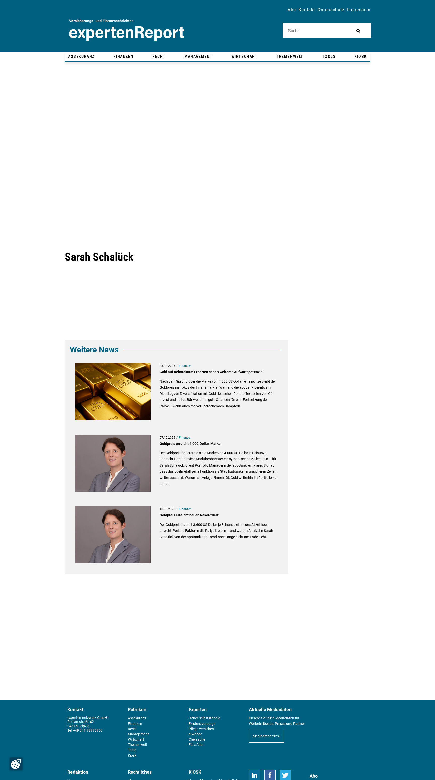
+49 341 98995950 (87, 730)
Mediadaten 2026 (266, 736)
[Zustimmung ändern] (16, 764)
